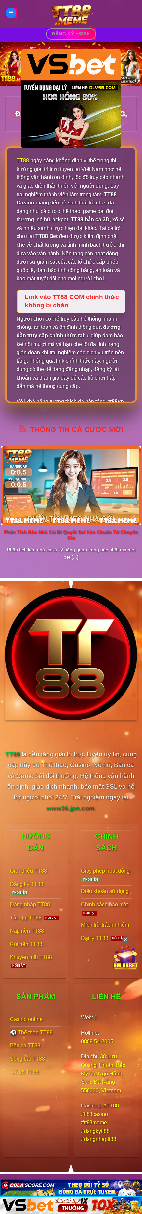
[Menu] (11, 13)
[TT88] (71, 14)
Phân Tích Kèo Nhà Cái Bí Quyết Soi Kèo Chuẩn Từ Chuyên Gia (71, 535)
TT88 (23, 160)
